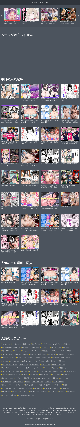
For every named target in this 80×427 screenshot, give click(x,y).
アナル (44, 347)
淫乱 (14, 392)
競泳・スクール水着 (9, 364)
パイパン (56, 374)
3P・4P (35, 351)
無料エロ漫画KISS (40, 2)
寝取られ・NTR (8, 385)
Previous (1, 16)
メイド (18, 378)
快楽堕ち (46, 351)
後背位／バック (8, 357)
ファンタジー (7, 368)
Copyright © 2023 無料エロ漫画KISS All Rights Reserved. (40, 424)
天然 (44, 392)
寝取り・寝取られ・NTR (11, 347)
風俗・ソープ (37, 381)
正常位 (51, 354)
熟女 (18, 354)
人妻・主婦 (7, 351)
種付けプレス (14, 374)
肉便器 (46, 357)
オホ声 (5, 395)
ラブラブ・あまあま (24, 357)
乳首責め (66, 374)
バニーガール (58, 381)
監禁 (29, 368)
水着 (37, 357)
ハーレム (45, 364)
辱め (25, 347)
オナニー (65, 357)
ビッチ (60, 354)
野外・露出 (56, 347)
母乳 (29, 388)
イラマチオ (15, 361)
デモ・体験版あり (8, 388)
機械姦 (66, 385)
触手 (27, 381)
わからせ (64, 378)
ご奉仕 (19, 385)
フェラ (36, 344)
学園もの (34, 347)
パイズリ (46, 344)
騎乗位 (41, 354)
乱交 (5, 361)
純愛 (48, 381)
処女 (66, 347)
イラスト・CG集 (67, 351)
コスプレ (40, 361)
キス (25, 374)
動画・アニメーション (10, 371)
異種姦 (20, 388)
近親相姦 (38, 388)
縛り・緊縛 (51, 361)
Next (79, 16)
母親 (61, 392)
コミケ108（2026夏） (26, 395)
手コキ (32, 371)
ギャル (70, 354)
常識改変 (71, 392)
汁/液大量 (28, 378)
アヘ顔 (25, 351)
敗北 (13, 395)
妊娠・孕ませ (7, 354)
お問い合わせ (49, 418)
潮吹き (55, 357)
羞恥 (61, 361)
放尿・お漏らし (31, 385)
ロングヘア (34, 392)
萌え (47, 368)
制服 (67, 344)
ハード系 (24, 392)
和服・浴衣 (18, 381)
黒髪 (63, 368)
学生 (55, 351)
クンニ (37, 368)
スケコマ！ (42, 418)
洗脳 (55, 368)
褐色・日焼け (70, 371)
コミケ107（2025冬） (42, 378)
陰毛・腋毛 (44, 374)
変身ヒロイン (7, 378)
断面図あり (58, 371)
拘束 (17, 351)
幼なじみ (6, 392)
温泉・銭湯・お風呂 (51, 388)
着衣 (33, 354)
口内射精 (34, 364)
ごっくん (53, 392)
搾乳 (55, 378)
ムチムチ (19, 368)
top (28, 418)
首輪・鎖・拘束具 (46, 385)
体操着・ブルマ (58, 364)
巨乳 (26, 344)
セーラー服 (6, 381)
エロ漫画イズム (34, 418)
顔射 (4, 374)
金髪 (24, 371)
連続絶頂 (23, 364)
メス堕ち (34, 374)
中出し (6, 344)
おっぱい (16, 344)
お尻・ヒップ (27, 361)
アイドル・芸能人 (44, 371)
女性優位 (65, 388)
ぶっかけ (57, 344)
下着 (57, 385)
